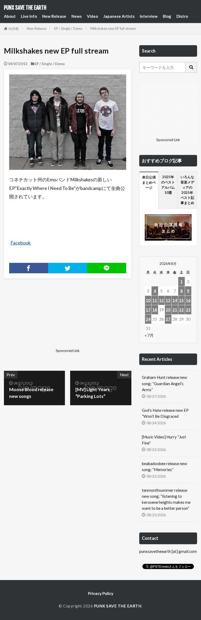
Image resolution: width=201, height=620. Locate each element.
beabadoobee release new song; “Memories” (164, 466)
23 (188, 309)
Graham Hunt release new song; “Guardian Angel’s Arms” (164, 383)
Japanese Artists (119, 16)
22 (181, 309)
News (76, 16)
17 (148, 309)
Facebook (20, 243)
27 (168, 319)
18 (154, 309)
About (10, 16)
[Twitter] (67, 268)
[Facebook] (28, 268)
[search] (191, 67)
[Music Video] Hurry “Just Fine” (164, 439)
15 (181, 300)
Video (92, 16)
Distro (182, 16)
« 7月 (149, 335)
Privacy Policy (100, 593)
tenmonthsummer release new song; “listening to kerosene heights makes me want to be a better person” (166, 499)
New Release (54, 16)
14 (174, 300)
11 (154, 300)
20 (168, 309)
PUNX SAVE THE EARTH (25, 7)
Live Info (29, 16)
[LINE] (106, 268)
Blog (167, 16)
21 (174, 309)
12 (161, 300)
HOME (14, 29)
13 (168, 300)
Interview (149, 16)
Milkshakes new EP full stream (113, 28)
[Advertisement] (35, 320)
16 (188, 300)
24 (148, 319)
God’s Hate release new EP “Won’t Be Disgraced (165, 413)
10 (148, 300)
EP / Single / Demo (68, 28)
